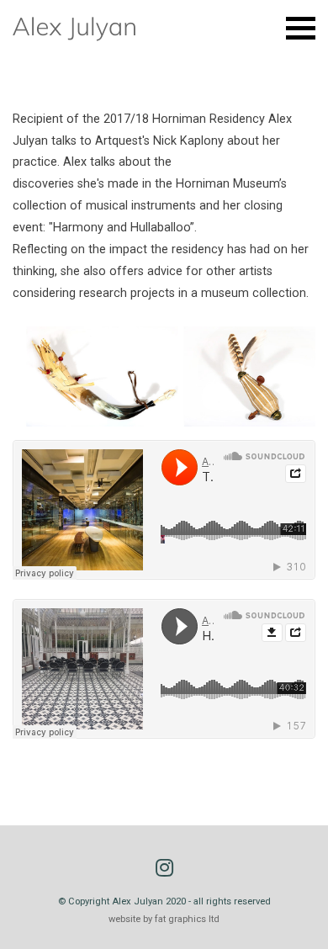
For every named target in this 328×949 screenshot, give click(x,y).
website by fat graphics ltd (164, 919)
